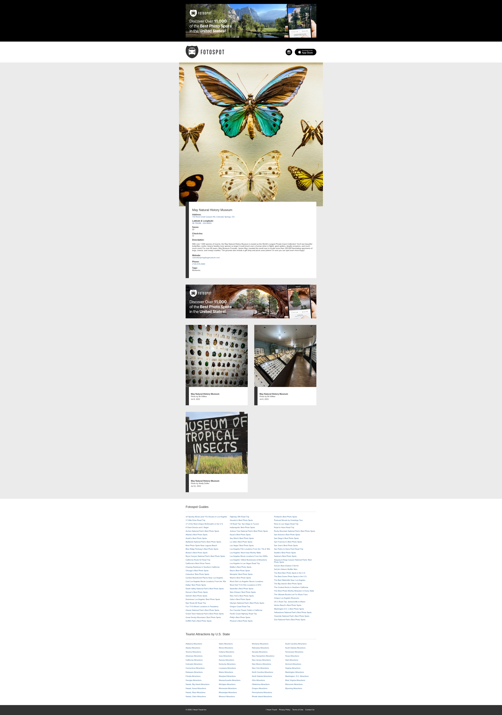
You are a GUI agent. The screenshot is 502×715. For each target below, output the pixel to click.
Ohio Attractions (258, 680)
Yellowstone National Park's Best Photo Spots (293, 612)
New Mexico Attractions (261, 664)
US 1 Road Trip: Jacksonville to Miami (289, 602)
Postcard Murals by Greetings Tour (288, 520)
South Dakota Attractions (295, 648)
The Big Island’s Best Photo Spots (288, 584)
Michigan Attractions (227, 684)
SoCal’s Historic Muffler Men (285, 569)
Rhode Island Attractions (262, 696)
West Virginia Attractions (295, 680)
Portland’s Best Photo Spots (285, 517)
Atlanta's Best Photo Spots (196, 535)
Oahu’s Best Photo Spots (240, 599)
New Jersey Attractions (261, 660)
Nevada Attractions (259, 652)
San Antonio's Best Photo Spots (287, 535)
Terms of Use (297, 710)
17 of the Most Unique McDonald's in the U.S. (204, 524)
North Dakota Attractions (262, 676)
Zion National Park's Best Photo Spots (289, 620)
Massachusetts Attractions (229, 680)
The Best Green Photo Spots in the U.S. (290, 576)
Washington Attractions (294, 672)
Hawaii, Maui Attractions (195, 692)
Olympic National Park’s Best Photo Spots (247, 603)
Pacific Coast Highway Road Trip (243, 614)
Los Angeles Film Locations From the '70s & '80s (250, 549)
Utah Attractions (291, 660)
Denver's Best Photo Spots (197, 592)
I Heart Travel (271, 710)
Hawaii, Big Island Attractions (197, 684)
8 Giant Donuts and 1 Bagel (197, 527)
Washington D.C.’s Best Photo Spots (289, 609)
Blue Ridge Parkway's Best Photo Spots (202, 549)
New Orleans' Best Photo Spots (243, 592)
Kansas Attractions (226, 660)
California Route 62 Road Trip (198, 560)
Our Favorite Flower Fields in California (246, 610)
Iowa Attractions (225, 656)
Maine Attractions (226, 672)
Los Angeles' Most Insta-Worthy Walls (245, 553)
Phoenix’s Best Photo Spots (241, 621)
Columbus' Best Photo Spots (197, 574)
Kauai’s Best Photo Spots (240, 535)
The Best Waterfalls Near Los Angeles (289, 580)
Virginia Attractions (292, 668)
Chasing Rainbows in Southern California (202, 567)
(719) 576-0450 (198, 264)
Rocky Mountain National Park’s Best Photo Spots (294, 531)
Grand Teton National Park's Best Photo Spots (205, 614)
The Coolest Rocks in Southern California (291, 587)
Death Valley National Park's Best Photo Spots (205, 589)
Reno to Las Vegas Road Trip (286, 524)
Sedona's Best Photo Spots (285, 556)
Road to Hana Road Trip (284, 527)
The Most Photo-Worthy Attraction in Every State (294, 591)
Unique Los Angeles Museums (286, 598)
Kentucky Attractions (227, 664)
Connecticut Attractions (195, 668)
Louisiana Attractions (227, 668)
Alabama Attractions (194, 644)
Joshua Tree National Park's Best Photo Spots (249, 531)
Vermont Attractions (293, 664)
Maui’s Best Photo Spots (240, 570)
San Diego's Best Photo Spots (286, 538)
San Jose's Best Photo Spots (286, 545)
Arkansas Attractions (194, 656)
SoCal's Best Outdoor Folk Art (286, 566)
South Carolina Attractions (296, 644)
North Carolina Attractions (262, 672)
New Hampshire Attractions (263, 656)
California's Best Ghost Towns (198, 563)
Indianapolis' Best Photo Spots (242, 527)
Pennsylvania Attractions (262, 692)
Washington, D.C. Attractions (297, 676)
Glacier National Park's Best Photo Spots (202, 610)
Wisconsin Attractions (294, 684)
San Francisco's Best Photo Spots (288, 542)
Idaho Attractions (226, 644)
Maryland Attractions (227, 676)
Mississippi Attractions (228, 692)
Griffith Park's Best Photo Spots (199, 621)
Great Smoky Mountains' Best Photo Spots (203, 617)
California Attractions (194, 660)
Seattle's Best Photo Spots (285, 553)
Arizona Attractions (193, 652)
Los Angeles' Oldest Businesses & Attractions (248, 560)
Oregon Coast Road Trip (240, 606)
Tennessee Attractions (294, 652)
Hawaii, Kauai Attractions (196, 688)
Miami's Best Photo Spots (240, 578)
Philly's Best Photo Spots (240, 617)
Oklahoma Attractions (261, 684)
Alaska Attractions (193, 648)
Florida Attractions (193, 676)
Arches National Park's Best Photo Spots (202, 531)
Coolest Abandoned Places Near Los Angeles (204, 578)
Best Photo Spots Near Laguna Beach (201, 545)
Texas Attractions (292, 656)
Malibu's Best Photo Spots (240, 567)
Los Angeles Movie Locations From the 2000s (249, 556)
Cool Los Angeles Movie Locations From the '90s (206, 581)
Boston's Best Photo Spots (196, 553)
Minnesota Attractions (228, 688)
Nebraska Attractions (260, 648)
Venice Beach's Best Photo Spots (287, 605)
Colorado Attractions (194, 664)
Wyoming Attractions (293, 688)
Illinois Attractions (226, 648)
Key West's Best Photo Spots (242, 538)
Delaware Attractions (194, 672)
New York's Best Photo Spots (242, 596)
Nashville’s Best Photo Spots (241, 589)
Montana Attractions (260, 644)
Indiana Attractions (226, 652)
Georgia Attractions (193, 680)
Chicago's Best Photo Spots (197, 570)
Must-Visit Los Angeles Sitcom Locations (246, 581)
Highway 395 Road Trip (239, 517)
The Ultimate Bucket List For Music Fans (291, 594)
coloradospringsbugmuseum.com (206, 258)
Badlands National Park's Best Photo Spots (203, 542)
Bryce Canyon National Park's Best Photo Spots (205, 556)
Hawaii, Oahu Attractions (196, 696)
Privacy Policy (284, 710)
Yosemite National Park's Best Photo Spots (291, 616)
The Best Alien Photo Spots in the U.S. (290, 573)
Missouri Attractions (227, 696)
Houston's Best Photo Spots (241, 520)
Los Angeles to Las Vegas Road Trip (245, 563)
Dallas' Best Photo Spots (196, 585)
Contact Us (309, 710)
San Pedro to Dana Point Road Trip (288, 549)
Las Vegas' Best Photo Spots (242, 545)
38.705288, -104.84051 (202, 223)
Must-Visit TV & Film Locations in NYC (245, 585)
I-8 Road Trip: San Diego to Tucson (244, 524)
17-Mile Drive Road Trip (195, 520)
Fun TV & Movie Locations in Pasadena (202, 606)
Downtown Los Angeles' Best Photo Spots (203, 599)
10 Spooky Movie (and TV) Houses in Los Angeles (206, 517)
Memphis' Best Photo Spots (241, 574)
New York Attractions (260, 668)
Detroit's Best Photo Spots (196, 596)
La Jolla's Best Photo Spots (241, 542)
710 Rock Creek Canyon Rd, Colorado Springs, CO (213, 217)
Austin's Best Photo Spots (196, 538)
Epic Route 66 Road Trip (196, 603)
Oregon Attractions (259, 688)
